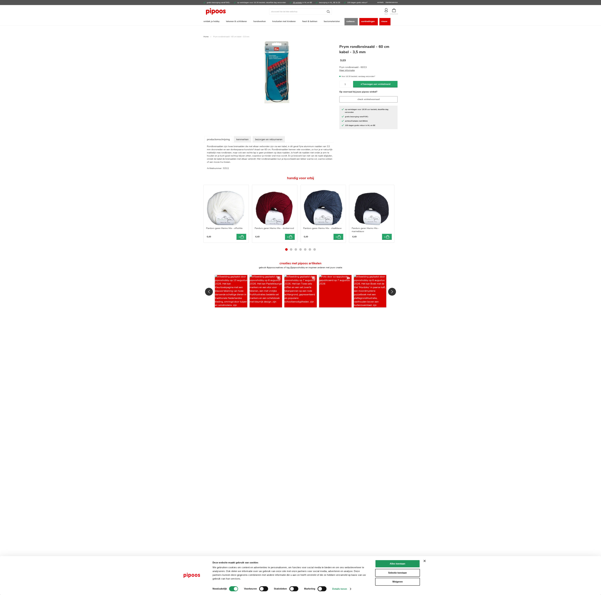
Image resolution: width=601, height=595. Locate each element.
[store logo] (227, 11)
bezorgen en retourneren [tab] (268, 139)
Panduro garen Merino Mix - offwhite (224, 228)
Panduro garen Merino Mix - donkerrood (274, 228)
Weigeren (397, 581)
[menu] (300, 21)
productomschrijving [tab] (218, 139)
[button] (231, 291)
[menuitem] (212, 21)
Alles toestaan (397, 563)
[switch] (263, 589)
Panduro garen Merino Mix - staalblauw (322, 228)
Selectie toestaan (397, 572)
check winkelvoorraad (368, 99)
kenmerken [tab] (242, 139)
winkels (380, 2)
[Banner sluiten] (425, 561)
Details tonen (339, 588)
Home (205, 36)
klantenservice (392, 2)
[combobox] (300, 11)
